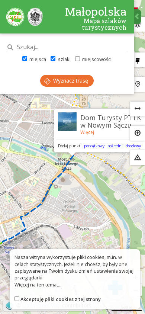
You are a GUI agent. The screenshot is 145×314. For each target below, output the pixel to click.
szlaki (63, 59)
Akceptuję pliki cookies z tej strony (60, 299)
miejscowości (96, 59)
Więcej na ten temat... (37, 284)
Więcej (87, 132)
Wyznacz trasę (70, 80)
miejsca (37, 59)
